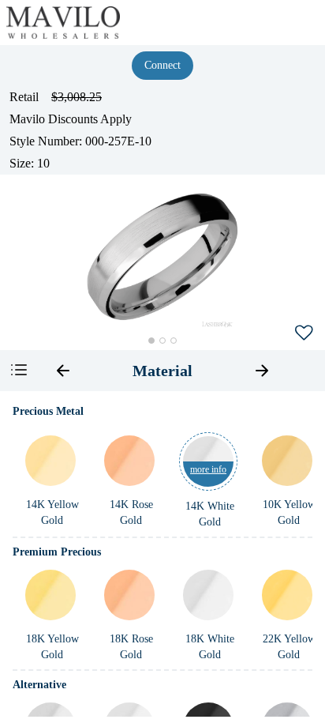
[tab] (162, 370)
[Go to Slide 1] (151, 340)
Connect (162, 65)
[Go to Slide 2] (162, 340)
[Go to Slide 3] (173, 340)
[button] (162, 257)
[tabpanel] (162, 557)
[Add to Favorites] (304, 332)
